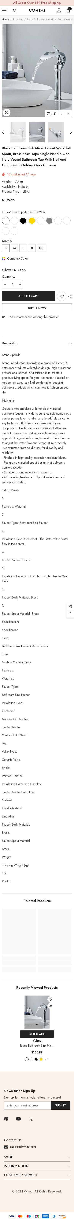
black (36, 1059)
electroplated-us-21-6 (27, 1059)
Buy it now (37, 308)
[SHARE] (69, 296)
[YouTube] (18, 1119)
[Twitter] (30, 1119)
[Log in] (59, 10)
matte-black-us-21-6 (31, 1059)
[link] (19, 962)
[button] (61, 113)
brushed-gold (41, 1059)
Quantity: (8, 276)
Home (5, 19)
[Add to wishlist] (61, 296)
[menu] (4, 10)
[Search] (15, 10)
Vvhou (19, 182)
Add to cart (28, 296)
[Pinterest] (6, 1119)
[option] (37, 70)
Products (18, 19)
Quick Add (37, 1034)
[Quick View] (50, 1006)
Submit (60, 1105)
